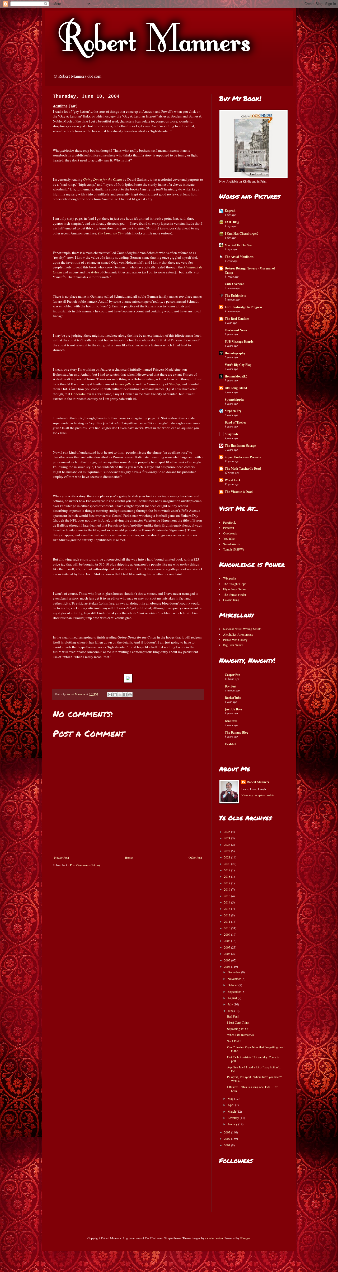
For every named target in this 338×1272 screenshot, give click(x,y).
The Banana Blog (236, 732)
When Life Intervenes (240, 1035)
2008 (227, 941)
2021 (227, 857)
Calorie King (231, 600)
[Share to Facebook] (125, 694)
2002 (227, 1138)
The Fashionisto (235, 295)
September (235, 991)
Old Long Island (236, 388)
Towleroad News (236, 330)
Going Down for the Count (102, 179)
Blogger (245, 1238)
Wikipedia (229, 578)
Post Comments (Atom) (85, 865)
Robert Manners (258, 782)
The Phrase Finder (234, 594)
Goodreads (230, 533)
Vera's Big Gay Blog (238, 364)
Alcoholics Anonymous (238, 634)
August (233, 998)
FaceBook (229, 522)
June (231, 1011)
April (231, 1105)
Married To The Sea (238, 245)
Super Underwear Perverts (243, 457)
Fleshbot (230, 744)
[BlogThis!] (115, 694)
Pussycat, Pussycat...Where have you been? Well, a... (254, 1079)
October (233, 985)
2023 (227, 844)
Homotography (235, 353)
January (233, 1124)
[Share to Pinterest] (130, 694)
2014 (227, 902)
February (234, 1118)
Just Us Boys (233, 709)
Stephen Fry (233, 411)
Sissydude (231, 434)
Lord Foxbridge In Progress (243, 307)
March (232, 1111)
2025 (227, 831)
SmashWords (231, 544)
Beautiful (231, 721)
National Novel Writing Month (242, 629)
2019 (227, 870)
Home (129, 857)
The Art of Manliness (239, 256)
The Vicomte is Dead (239, 491)
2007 (227, 947)
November (235, 978)
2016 (227, 889)
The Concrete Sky (110, 233)
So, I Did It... (235, 1041)
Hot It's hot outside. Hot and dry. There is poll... (253, 1059)
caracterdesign (214, 1238)
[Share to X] (120, 694)
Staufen (174, 384)
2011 (227, 921)
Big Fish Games (233, 645)
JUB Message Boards (239, 341)
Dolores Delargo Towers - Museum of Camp (250, 270)
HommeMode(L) (236, 376)
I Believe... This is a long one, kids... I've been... (252, 1089)
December (234, 972)
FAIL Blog (232, 222)
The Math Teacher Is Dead (243, 468)
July (231, 1004)
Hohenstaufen (81, 393)
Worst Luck (233, 480)
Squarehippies (234, 399)
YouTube (228, 538)
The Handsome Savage (240, 445)
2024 (227, 838)
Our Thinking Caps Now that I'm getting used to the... (255, 1049)
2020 (227, 864)
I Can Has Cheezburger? (242, 233)
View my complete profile (257, 795)
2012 (227, 915)
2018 (227, 876)
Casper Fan (232, 674)
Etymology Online (234, 589)
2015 (227, 896)
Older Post (195, 857)
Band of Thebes (235, 422)
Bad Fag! (233, 1016)
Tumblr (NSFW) (233, 549)
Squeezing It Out (237, 1029)
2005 (227, 960)
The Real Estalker (237, 318)
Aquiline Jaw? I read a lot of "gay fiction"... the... (254, 1069)
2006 (227, 953)
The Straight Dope (234, 584)
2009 (227, 934)
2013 (227, 908)
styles (95, 272)
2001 (227, 1145)
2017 (227, 883)
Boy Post (230, 686)
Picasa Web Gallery (235, 639)
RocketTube (233, 697)
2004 (227, 966)
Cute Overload (235, 284)
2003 (227, 1132)
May (231, 1098)
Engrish (230, 210)
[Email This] (109, 694)
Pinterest (228, 528)
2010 (227, 928)
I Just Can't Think (238, 1022)
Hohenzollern (125, 384)
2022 (227, 851)
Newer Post (61, 857)
